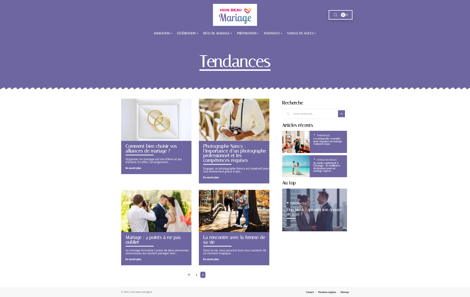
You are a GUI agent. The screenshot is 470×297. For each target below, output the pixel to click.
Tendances (323, 135)
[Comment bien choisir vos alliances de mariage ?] (156, 120)
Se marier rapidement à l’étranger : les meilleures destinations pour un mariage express (326, 166)
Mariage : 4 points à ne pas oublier (153, 239)
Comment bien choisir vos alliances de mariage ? (151, 148)
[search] (335, 15)
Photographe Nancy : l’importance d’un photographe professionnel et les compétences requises (234, 153)
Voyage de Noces (327, 159)
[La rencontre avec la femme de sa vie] (234, 211)
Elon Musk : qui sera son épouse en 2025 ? (314, 211)
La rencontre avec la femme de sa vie (234, 239)
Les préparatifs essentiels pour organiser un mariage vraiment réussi (327, 141)
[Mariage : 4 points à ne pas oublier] (156, 211)
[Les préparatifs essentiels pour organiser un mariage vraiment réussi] (296, 142)
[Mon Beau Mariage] (235, 15)
